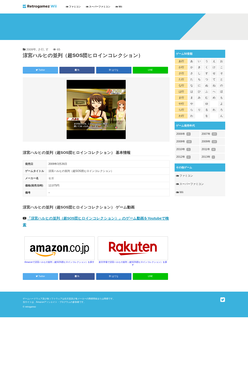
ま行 (181, 97)
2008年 (183, 141)
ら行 (181, 109)
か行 (181, 67)
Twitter (41, 70)
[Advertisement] (101, 340)
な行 (181, 85)
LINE (150, 70)
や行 (181, 103)
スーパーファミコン (99, 6)
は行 (181, 91)
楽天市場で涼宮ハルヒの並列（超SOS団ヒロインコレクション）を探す (133, 263)
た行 (181, 79)
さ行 (41, 49)
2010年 (182, 149)
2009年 (31, 49)
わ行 (181, 115)
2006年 (182, 133)
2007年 (209, 133)
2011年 (208, 149)
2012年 (182, 156)
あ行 (181, 61)
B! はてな (113, 70)
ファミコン (74, 6)
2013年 (208, 156)
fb (78, 70)
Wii (120, 6)
